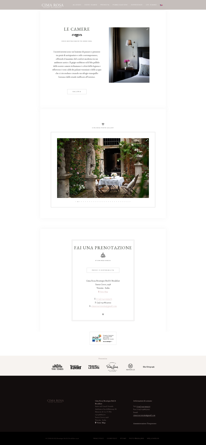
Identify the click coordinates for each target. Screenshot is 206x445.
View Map (103, 292)
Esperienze (137, 4)
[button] (147, 29)
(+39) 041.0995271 (104, 298)
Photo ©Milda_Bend (136, 438)
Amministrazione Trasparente (144, 423)
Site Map (123, 438)
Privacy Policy (98, 438)
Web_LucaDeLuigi (153, 438)
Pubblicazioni (120, 4)
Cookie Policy (112, 438)
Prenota (105, 4)
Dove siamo (91, 4)
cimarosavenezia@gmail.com (104, 306)
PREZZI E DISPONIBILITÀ (103, 270)
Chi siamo (151, 4)
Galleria (77, 91)
